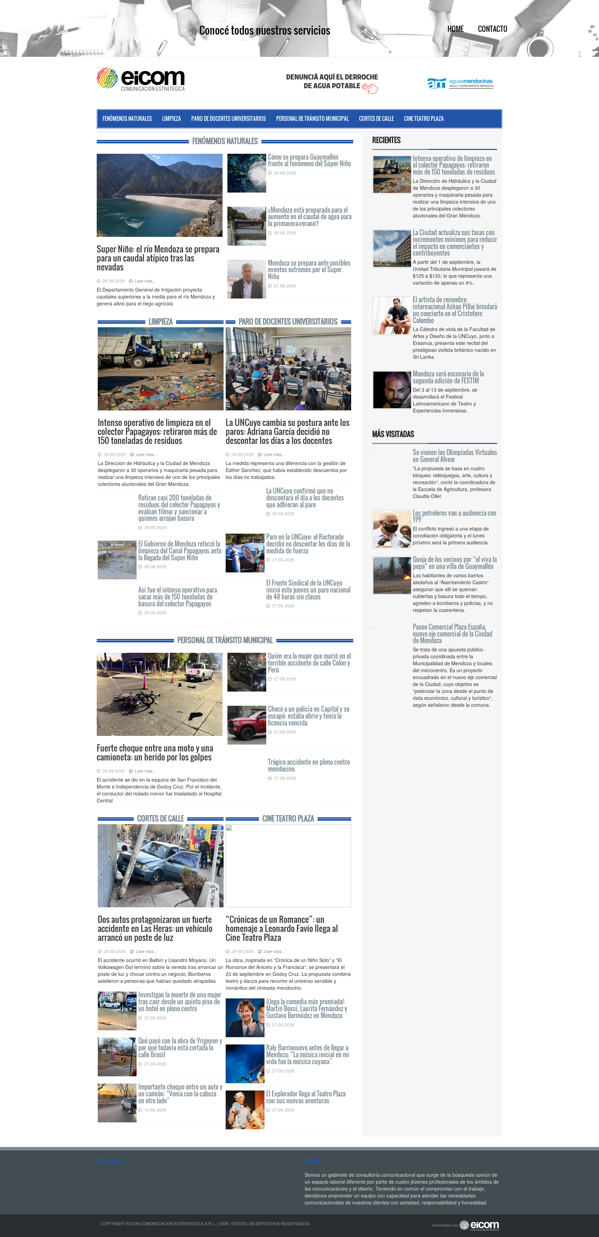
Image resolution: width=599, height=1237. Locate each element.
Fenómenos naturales (127, 118)
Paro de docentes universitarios (228, 118)
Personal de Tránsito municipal (312, 118)
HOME (455, 29)
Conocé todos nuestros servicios (264, 30)
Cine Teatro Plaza (424, 118)
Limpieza (171, 118)
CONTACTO (492, 29)
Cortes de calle (376, 118)
